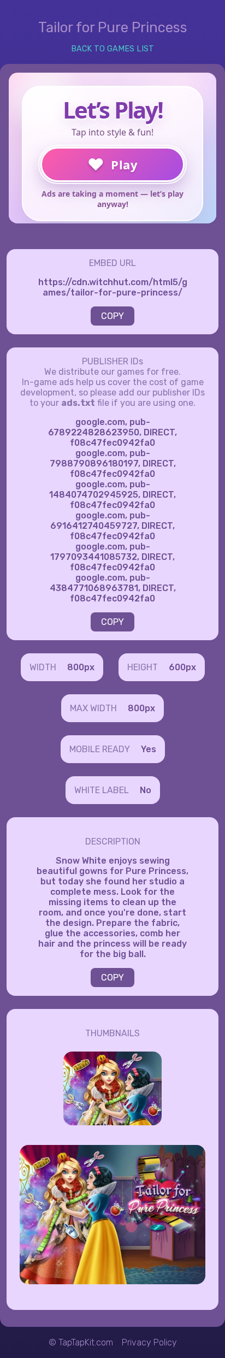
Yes (148, 749)
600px (182, 667)
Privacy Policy (149, 1342)
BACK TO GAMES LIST (112, 49)
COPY (112, 316)
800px (80, 667)
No (145, 790)
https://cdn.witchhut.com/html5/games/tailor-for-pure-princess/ (112, 287)
